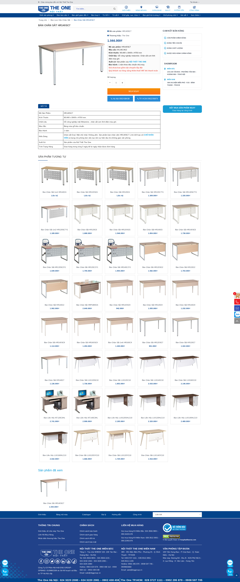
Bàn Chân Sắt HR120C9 (153, 305)
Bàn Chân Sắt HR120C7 (185, 342)
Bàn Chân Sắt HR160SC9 (87, 342)
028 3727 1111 (154, 580)
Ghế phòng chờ (170, 15)
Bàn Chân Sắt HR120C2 (185, 267)
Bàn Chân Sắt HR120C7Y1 (153, 192)
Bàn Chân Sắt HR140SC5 (185, 230)
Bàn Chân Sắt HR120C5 (87, 230)
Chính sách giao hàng (89, 535)
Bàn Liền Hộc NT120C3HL (54, 418)
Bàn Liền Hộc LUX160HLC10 (54, 455)
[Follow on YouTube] (68, 561)
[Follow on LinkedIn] (63, 561)
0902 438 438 (93, 570)
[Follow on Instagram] (46, 561)
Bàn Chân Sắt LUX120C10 (120, 380)
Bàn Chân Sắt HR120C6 (120, 192)
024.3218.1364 (86, 561)
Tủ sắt (115, 15)
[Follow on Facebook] (41, 561)
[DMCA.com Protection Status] (171, 536)
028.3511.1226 (127, 561)
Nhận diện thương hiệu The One (51, 538)
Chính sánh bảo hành (89, 531)
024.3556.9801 (89, 558)
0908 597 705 (146, 564)
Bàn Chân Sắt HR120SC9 (120, 305)
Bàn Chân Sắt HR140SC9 (54, 342)
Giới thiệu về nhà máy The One (51, 531)
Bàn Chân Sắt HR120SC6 (87, 192)
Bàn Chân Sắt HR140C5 (153, 230)
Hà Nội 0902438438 (121, 99)
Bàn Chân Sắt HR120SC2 (152, 267)
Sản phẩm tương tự (52, 156)
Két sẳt (184, 15)
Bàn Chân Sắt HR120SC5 (120, 230)
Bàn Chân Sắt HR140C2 (54, 305)
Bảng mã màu (141, 10)
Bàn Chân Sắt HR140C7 (54, 380)
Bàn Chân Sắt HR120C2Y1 (87, 267)
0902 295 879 (133, 564)
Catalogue (157, 10)
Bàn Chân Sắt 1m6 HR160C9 (120, 342)
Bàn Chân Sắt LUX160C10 (185, 380)
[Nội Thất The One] (54, 9)
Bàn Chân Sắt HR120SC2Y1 (54, 267)
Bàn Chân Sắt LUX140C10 (153, 380)
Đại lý (167, 10)
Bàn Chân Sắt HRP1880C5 (87, 305)
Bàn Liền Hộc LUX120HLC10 (152, 418)
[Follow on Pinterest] (57, 561)
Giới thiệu (126, 10)
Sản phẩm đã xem (50, 470)
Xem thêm (195, 15)
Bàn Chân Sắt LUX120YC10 (120, 455)
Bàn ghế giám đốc (79, 15)
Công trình (194, 10)
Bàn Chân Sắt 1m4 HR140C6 (54, 192)
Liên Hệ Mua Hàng (46, 535)
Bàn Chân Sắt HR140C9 (185, 305)
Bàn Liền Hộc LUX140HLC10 (185, 418)
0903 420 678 (92, 567)
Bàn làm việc (62, 15)
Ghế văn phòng (46, 15)
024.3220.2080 (86, 564)
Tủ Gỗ (105, 15)
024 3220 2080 (69, 580)
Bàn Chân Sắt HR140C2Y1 (120, 267)
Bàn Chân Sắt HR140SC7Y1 (185, 192)
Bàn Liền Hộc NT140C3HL (87, 418)
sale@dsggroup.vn (93, 573)
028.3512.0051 (144, 558)
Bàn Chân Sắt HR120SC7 (152, 342)
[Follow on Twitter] (52, 561)
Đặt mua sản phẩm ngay (182, 109)
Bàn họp (95, 15)
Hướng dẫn (179, 10)
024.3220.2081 (100, 561)
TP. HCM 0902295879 (148, 99)
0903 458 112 (105, 567)
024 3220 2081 (90, 580)
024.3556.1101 (103, 558)
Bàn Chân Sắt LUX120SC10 (87, 380)
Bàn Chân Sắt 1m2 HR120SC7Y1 (54, 230)
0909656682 (126, 567)
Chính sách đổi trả (87, 538)
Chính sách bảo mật (88, 542)
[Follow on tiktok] (74, 561)
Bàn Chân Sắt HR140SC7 (53, 503)
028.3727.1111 (131, 558)
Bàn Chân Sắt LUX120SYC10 (87, 455)
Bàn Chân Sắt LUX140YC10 (152, 455)
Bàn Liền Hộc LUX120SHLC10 (120, 418)
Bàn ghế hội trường (151, 15)
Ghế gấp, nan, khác (130, 15)
